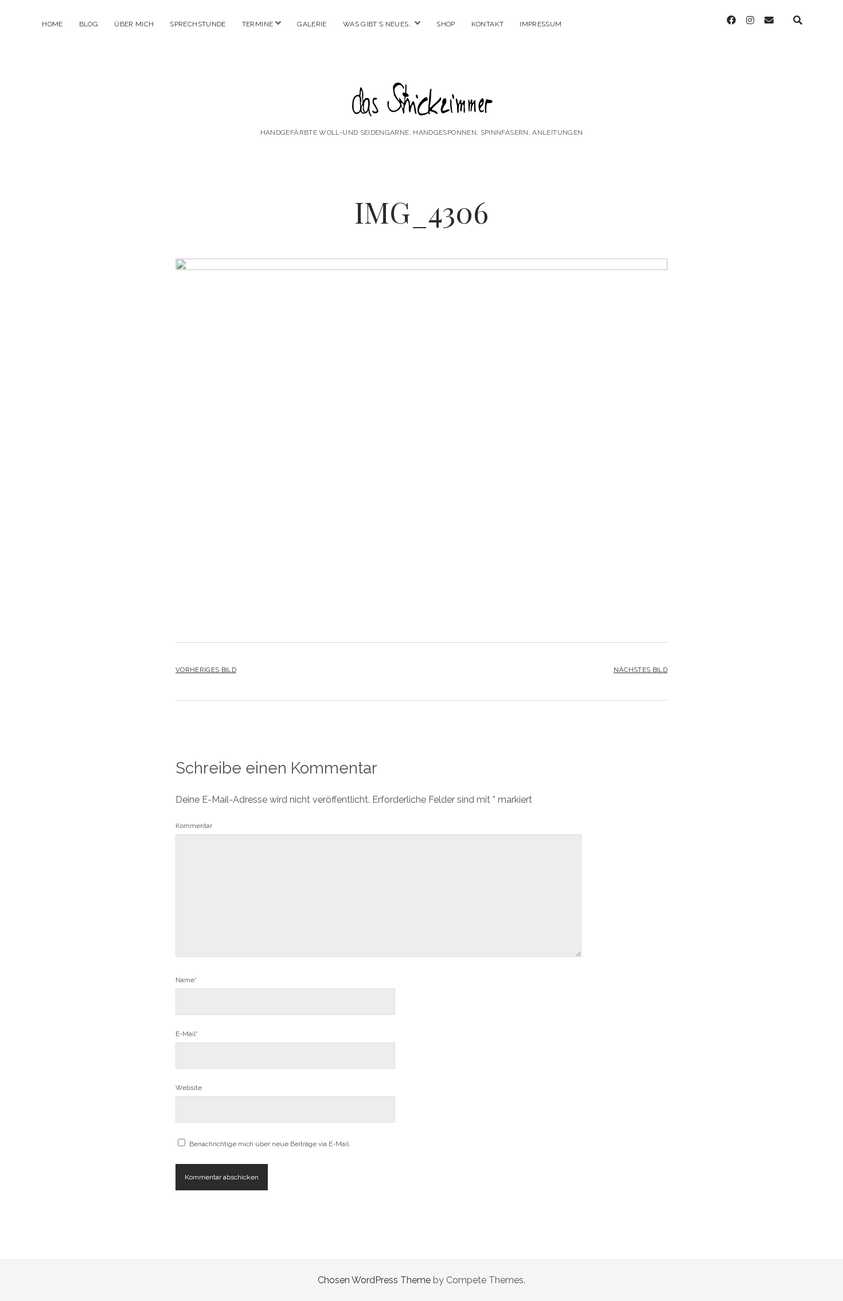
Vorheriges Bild (205, 670)
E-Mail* (186, 1034)
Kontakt (487, 24)
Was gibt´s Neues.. (377, 24)
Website (188, 1088)
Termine (258, 24)
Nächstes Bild (641, 670)
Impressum (540, 24)
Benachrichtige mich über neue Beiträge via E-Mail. (269, 1144)
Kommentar (193, 826)
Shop (445, 24)
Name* (186, 980)
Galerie (312, 24)
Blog (88, 24)
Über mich (134, 24)
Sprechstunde (197, 24)
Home (52, 24)
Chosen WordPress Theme (374, 1280)
